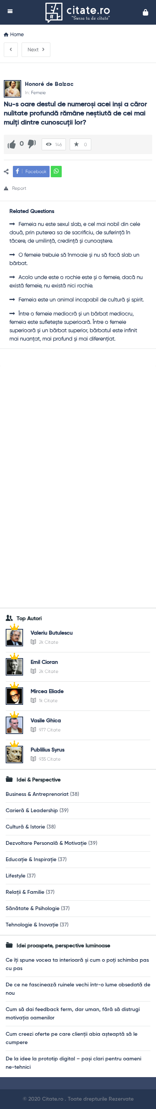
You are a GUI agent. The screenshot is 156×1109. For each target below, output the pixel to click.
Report (19, 188)
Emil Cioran (44, 662)
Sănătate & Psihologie (32, 908)
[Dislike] (32, 144)
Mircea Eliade (47, 691)
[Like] (12, 144)
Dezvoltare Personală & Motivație (46, 843)
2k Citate (48, 642)
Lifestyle (15, 876)
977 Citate (49, 730)
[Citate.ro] (79, 12)
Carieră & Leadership (32, 810)
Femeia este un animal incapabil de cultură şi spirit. (81, 299)
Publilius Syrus (47, 750)
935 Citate (49, 759)
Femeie (38, 92)
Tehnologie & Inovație (32, 925)
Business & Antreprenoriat (37, 794)
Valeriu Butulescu (52, 633)
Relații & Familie (25, 892)
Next (33, 49)
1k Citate (48, 700)
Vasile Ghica (46, 720)
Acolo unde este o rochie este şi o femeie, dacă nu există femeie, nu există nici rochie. (76, 281)
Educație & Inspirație (31, 859)
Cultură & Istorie (25, 827)
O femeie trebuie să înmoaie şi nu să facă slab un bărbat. (74, 259)
